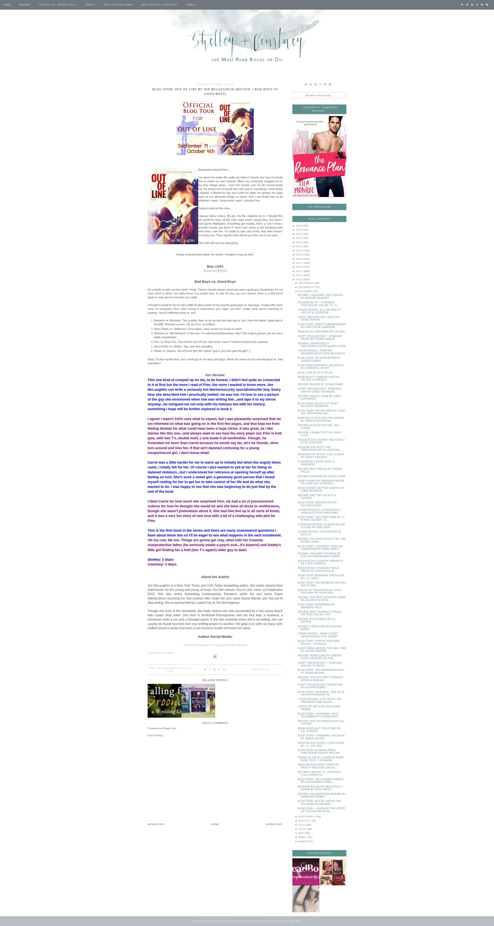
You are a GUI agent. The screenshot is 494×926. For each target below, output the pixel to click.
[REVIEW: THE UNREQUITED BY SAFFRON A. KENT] (305, 898)
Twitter (227, 645)
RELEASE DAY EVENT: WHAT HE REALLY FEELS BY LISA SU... (318, 766)
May (302, 833)
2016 (299, 267)
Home (7, 5)
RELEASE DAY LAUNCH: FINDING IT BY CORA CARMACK (320, 562)
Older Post (274, 824)
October (306, 291)
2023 (299, 238)
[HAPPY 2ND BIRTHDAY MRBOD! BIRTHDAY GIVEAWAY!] (332, 871)
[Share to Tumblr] (219, 669)
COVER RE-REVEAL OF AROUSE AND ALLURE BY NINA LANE (321, 526)
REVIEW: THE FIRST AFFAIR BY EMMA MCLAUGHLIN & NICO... (321, 598)
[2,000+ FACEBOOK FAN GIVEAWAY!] (305, 871)
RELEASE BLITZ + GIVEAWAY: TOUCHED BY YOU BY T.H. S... (318, 303)
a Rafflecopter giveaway (161, 652)
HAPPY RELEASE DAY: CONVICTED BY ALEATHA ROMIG (320, 686)
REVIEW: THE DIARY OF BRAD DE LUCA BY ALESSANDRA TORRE (319, 555)
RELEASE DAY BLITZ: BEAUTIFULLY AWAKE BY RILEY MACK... (320, 788)
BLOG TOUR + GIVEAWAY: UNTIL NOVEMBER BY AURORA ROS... (319, 715)
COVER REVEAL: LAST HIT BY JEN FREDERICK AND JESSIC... (320, 700)
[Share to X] (205, 669)
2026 (299, 226)
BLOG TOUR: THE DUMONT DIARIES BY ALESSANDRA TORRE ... (320, 780)
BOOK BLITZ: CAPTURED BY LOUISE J (322, 331)
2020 (299, 250)
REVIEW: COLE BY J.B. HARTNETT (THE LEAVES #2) (319, 773)
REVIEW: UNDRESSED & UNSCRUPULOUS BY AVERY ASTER (322, 345)
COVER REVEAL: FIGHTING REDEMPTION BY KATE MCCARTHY (321, 352)
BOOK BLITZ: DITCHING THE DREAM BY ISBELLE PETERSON (321, 419)
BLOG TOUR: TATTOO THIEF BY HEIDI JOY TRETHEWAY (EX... (321, 412)
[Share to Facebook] (210, 669)
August (305, 821)
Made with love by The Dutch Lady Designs (270, 921)
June (303, 829)
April (303, 837)
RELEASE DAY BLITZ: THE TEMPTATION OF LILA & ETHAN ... (320, 448)
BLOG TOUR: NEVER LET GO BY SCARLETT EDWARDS (318, 404)
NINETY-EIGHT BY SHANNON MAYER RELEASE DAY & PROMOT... (321, 482)
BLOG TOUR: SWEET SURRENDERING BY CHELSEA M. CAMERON (322, 325)
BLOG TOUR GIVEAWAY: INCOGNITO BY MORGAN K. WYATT (320, 366)
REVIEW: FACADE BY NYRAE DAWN (320, 384)
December (306, 283)
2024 (299, 234)
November (307, 287)
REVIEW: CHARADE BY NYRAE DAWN (321, 476)
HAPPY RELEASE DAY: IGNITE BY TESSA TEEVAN (319, 318)
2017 (299, 263)
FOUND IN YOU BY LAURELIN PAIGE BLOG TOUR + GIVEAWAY (321, 759)
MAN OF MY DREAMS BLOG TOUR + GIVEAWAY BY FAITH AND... (320, 591)
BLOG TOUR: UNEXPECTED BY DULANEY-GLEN (317, 504)
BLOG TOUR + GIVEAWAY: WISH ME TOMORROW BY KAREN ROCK (320, 547)
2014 (299, 275)
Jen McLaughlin (168, 668)
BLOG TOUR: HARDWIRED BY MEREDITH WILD (316, 606)
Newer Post (156, 824)
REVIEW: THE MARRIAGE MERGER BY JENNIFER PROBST (322, 795)
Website (188, 645)
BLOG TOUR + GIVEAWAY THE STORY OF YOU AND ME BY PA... (321, 809)
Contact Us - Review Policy (58, 5)
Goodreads (240, 645)
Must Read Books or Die (219, 921)
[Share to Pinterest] (215, 669)
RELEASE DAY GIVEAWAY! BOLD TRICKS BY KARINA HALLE (318, 569)
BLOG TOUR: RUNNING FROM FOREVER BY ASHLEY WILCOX (319, 751)
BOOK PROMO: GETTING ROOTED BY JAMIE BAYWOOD (321, 489)
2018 (299, 259)
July (302, 825)
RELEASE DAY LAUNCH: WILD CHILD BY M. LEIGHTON (321, 441)
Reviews (24, 5)
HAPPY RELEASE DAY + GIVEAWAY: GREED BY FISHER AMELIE (320, 337)
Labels (190, 5)
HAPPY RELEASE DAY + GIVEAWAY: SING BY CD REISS (320, 664)
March (304, 841)
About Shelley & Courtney (159, 5)
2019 (299, 254)
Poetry (90, 5)
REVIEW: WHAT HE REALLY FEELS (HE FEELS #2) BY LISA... (319, 613)
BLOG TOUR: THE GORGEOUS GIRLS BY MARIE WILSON (321, 671)
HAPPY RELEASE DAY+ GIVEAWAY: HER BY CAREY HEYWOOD (320, 390)
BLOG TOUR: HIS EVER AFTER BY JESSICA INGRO (319, 359)
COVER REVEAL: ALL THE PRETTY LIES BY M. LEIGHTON (320, 311)
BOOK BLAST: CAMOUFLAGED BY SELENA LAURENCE (319, 378)
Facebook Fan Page (208, 645)
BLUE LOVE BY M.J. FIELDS (315, 372)
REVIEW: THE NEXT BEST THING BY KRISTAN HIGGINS (320, 678)
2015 (299, 271)
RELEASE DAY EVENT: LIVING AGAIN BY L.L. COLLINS (321, 744)
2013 (299, 279)
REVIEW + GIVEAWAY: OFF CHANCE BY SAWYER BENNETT (320, 296)
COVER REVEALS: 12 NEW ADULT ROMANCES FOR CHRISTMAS (319, 511)
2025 (299, 230)
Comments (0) (260, 669)
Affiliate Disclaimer (118, 5)
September (307, 816)
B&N (223, 271)
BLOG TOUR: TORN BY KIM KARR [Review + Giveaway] (319, 642)
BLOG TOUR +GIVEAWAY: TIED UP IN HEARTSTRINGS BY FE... (321, 693)
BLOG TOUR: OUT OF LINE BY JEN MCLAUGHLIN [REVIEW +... (319, 802)
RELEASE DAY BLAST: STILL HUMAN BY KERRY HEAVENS (321, 455)
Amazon (210, 271)
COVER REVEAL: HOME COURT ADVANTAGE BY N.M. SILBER (318, 635)
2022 (299, 242)
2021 (299, 246)
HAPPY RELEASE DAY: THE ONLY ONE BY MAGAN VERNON (322, 649)
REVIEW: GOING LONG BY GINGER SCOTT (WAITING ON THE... (320, 657)
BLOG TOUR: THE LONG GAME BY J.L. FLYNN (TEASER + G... (322, 518)
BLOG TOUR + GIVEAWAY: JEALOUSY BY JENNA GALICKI (321, 737)
